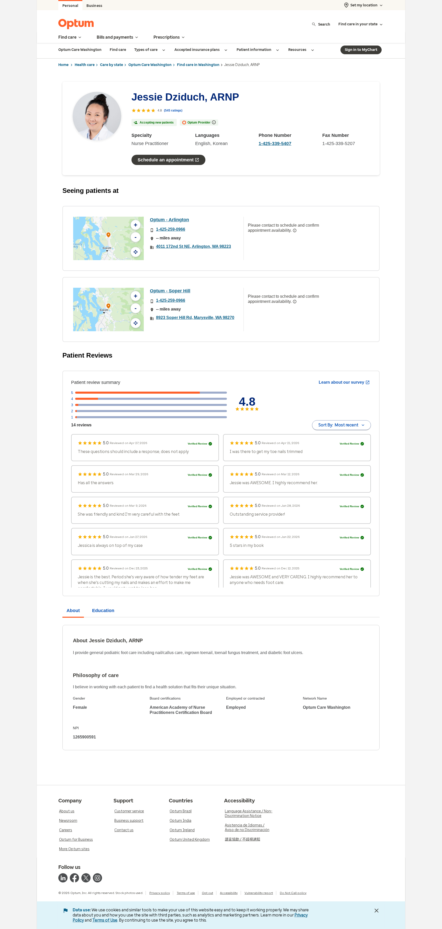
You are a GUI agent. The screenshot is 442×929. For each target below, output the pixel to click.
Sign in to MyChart (361, 50)
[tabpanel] (221, 687)
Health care (85, 65)
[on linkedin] (63, 877)
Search (324, 24)
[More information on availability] (295, 230)
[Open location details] (108, 235)
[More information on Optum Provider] (214, 122)
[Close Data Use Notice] (376, 911)
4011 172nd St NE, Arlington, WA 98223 (193, 246)
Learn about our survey (341, 382)
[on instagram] (97, 877)
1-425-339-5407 (275, 143)
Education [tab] (103, 610)
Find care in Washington (198, 65)
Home (63, 65)
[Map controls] (135, 252)
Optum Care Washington (150, 65)
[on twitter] (86, 877)
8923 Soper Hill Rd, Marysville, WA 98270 (195, 317)
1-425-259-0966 (170, 229)
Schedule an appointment (166, 159)
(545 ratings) (173, 110)
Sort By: (338, 425)
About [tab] (73, 610)
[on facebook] (74, 877)
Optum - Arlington (169, 219)
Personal (70, 6)
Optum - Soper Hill (170, 290)
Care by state (111, 65)
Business (94, 6)
